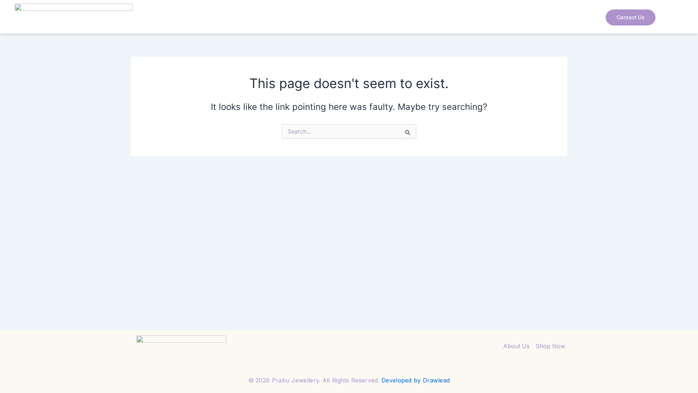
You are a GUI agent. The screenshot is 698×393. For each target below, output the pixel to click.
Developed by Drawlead (415, 380)
